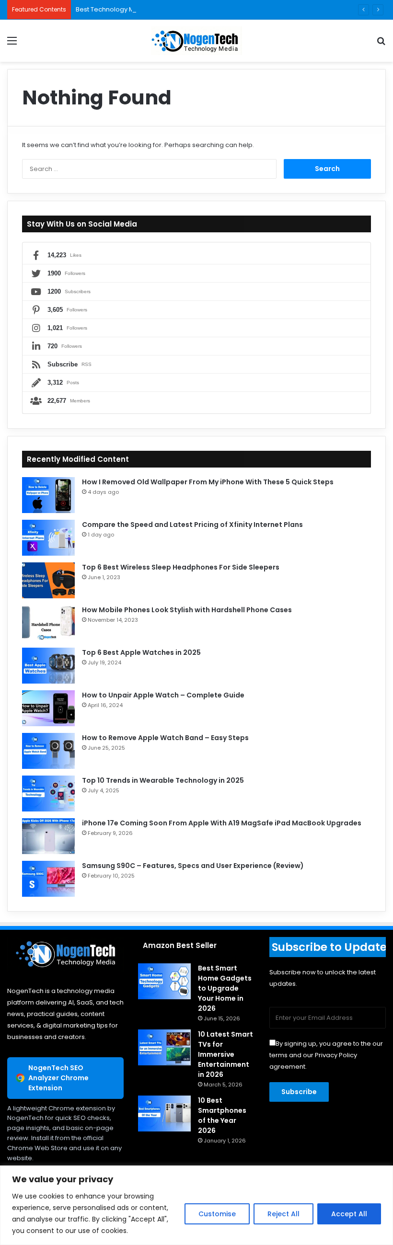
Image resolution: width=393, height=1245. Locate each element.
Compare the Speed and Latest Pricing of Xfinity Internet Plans (192, 524)
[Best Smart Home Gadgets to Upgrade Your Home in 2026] (164, 981)
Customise (217, 1214)
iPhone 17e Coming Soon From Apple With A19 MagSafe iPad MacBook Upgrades (221, 823)
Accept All (349, 1214)
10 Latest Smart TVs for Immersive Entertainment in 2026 (225, 1054)
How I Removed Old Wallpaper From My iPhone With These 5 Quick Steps (208, 482)
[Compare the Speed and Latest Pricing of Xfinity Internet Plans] (48, 538)
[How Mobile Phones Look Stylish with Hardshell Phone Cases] (48, 623)
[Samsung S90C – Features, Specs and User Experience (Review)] (48, 879)
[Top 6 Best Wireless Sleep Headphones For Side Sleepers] (48, 580)
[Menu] (12, 44)
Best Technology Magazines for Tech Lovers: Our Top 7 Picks (169, 9)
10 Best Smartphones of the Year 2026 (222, 1115)
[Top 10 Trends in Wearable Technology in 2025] (48, 793)
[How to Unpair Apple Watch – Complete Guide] (48, 708)
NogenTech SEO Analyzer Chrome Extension (58, 1078)
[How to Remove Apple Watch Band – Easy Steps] (48, 751)
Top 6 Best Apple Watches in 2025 (141, 652)
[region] (196, 1205)
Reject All (283, 1214)
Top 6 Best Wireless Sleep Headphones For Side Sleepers (180, 567)
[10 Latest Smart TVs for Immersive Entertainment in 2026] (164, 1047)
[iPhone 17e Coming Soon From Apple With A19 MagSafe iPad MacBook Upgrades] (48, 836)
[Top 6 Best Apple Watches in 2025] (48, 666)
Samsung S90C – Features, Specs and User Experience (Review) (193, 865)
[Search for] (381, 44)
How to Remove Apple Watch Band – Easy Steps (165, 737)
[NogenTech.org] (196, 40)
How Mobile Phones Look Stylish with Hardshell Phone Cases (187, 610)
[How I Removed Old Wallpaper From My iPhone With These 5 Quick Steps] (48, 495)
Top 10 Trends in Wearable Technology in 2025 (163, 780)
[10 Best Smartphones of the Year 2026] (164, 1113)
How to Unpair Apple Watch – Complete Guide (163, 695)
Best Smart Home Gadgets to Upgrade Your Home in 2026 (225, 988)
